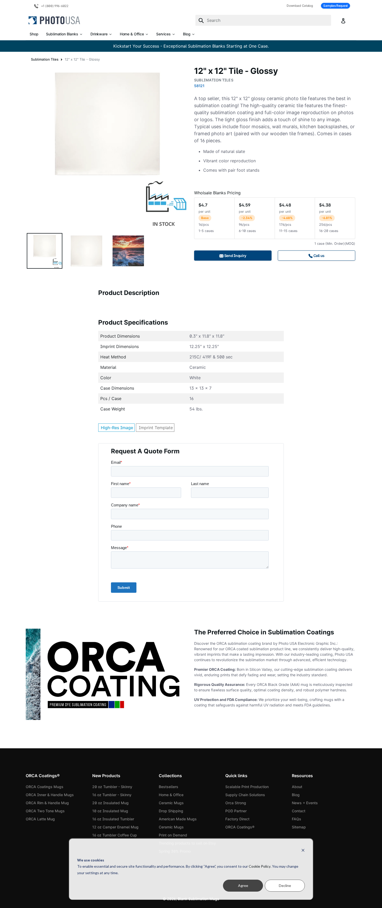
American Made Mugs (178, 819)
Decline (285, 885)
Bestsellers (168, 786)
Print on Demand (173, 835)
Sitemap (299, 827)
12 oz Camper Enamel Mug (115, 827)
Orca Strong (235, 803)
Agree (243, 885)
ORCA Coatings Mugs (44, 786)
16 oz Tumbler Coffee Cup (114, 835)
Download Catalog (300, 6)
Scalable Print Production (247, 786)
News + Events (305, 803)
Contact (298, 811)
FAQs (296, 819)
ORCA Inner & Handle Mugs (50, 795)
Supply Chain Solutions (245, 795)
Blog (296, 795)
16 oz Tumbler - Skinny (111, 795)
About (297, 786)
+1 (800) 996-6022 (54, 6)
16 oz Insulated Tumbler (113, 819)
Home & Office (171, 795)
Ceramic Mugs (171, 803)
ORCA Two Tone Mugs (45, 811)
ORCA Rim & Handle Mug (47, 803)
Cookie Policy (260, 866)
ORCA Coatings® (239, 827)
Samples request (335, 6)
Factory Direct (237, 819)
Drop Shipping (171, 811)
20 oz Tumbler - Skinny (112, 786)
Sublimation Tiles (44, 59)
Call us (319, 255)
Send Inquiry (234, 255)
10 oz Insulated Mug (110, 811)
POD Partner (236, 811)
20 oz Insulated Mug (110, 803)
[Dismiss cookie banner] (303, 850)
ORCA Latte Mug (40, 819)
